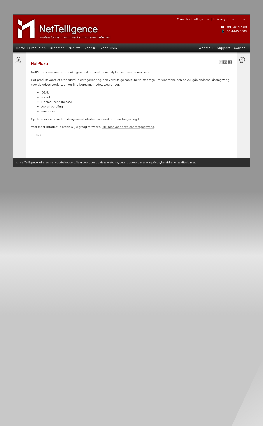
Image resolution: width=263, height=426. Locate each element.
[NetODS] (19, 68)
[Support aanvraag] (243, 105)
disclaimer (188, 162)
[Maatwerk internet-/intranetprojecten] (19, 87)
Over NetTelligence (193, 19)
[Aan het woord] (243, 94)
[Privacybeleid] (243, 142)
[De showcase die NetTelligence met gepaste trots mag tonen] (243, 72)
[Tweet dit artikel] (221, 63)
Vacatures (109, 48)
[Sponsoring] (243, 77)
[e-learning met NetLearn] (19, 72)
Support (223, 48)
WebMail (206, 48)
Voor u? (91, 48)
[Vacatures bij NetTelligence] (243, 81)
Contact (240, 48)
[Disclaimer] (243, 146)
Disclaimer (238, 19)
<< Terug (36, 134)
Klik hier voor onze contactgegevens (128, 127)
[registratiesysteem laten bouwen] (19, 98)
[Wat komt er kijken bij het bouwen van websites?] (19, 113)
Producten (37, 48)
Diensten (57, 48)
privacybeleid (160, 162)
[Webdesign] (19, 129)
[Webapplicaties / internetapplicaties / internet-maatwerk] (19, 107)
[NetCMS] (19, 63)
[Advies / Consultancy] (19, 141)
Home (20, 48)
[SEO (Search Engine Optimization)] (19, 122)
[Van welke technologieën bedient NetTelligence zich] (243, 68)
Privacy (219, 19)
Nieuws (75, 48)
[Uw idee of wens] (243, 122)
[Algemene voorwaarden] (243, 135)
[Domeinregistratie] (19, 133)
